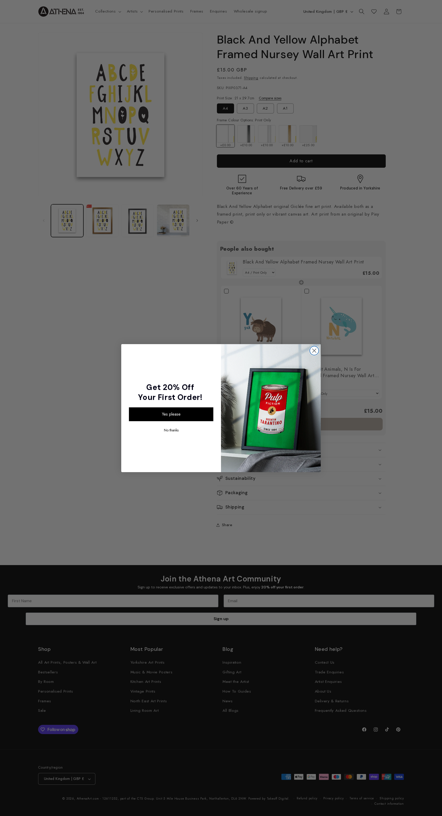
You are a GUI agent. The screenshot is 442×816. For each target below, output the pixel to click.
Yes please (171, 414)
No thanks (171, 430)
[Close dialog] (314, 350)
